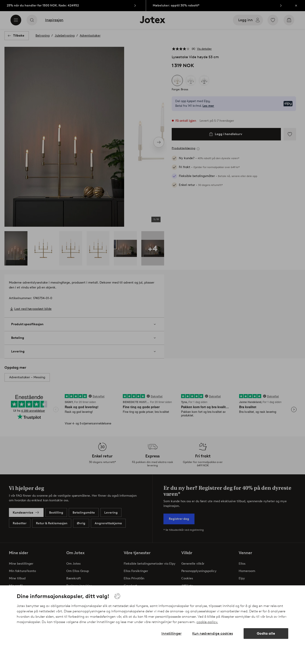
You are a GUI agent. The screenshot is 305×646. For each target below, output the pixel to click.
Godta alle (266, 633)
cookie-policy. (207, 622)
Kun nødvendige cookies (212, 633)
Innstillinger (171, 633)
